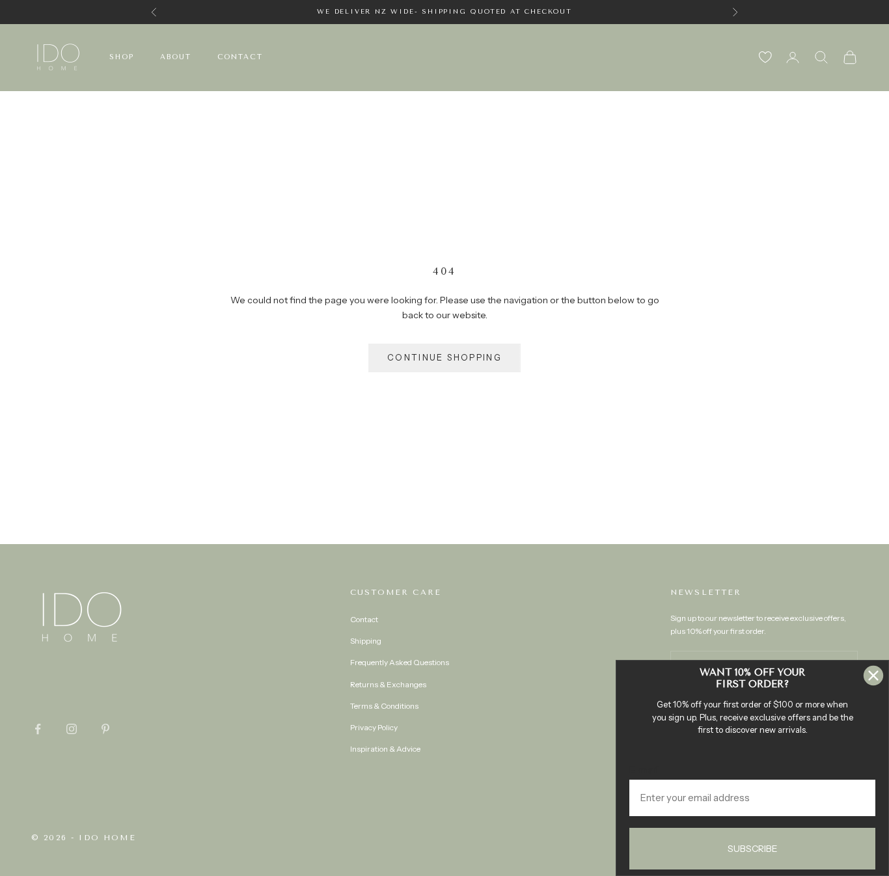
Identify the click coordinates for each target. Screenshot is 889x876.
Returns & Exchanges (388, 684)
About (175, 57)
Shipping (365, 641)
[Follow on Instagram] (71, 728)
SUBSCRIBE (753, 849)
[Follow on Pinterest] (105, 728)
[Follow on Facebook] (37, 728)
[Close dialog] (873, 675)
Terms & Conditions (384, 706)
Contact (240, 57)
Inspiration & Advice (385, 749)
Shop (121, 57)
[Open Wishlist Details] (765, 57)
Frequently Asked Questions (399, 662)
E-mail (644, 769)
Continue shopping (444, 357)
